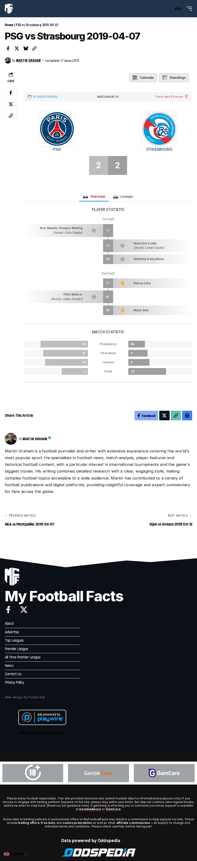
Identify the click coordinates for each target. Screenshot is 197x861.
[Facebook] (8, 609)
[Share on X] (17, 48)
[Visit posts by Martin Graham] (8, 60)
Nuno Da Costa (145, 243)
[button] (168, 8)
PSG (57, 149)
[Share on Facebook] (8, 48)
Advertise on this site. (42, 732)
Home (9, 24)
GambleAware (90, 809)
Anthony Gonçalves (149, 259)
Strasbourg (159, 149)
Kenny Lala (142, 283)
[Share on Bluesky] (25, 48)
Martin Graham (28, 60)
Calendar (147, 78)
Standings (178, 78)
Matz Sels (141, 310)
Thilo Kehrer (73, 294)
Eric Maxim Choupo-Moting (61, 228)
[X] (24, 609)
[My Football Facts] (9, 9)
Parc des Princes (169, 96)
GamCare (113, 809)
